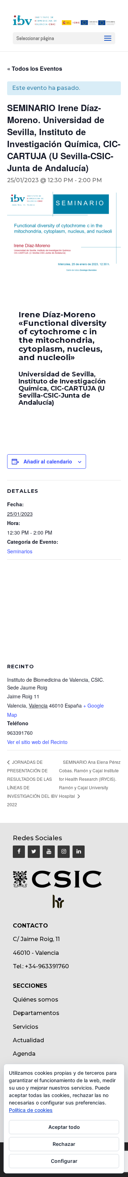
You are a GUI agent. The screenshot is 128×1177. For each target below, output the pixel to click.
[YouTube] (49, 852)
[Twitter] (34, 852)
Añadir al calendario (47, 461)
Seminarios (19, 551)
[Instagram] (64, 852)
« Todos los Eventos (34, 68)
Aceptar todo (64, 1127)
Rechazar (64, 1144)
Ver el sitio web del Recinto (37, 741)
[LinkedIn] (79, 852)
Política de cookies (31, 1110)
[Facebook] (19, 852)
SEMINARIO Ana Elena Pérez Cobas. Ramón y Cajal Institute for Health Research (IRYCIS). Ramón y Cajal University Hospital (90, 779)
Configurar (64, 1161)
